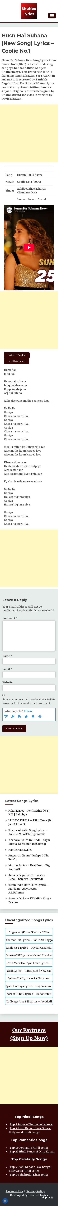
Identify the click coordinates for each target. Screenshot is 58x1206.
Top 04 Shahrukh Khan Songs (29, 1174)
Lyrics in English (17, 355)
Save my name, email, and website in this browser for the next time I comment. (28, 701)
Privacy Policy (35, 1191)
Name (7, 656)
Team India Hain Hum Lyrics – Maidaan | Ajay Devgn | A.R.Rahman (28, 888)
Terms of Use (14, 1191)
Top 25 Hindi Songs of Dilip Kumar (32, 1151)
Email (7, 669)
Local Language (17, 361)
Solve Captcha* (18, 711)
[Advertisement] (29, 133)
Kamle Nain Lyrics (20, 849)
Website (7, 682)
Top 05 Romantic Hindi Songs (29, 1147)
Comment (9, 618)
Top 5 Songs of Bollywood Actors (31, 1124)
